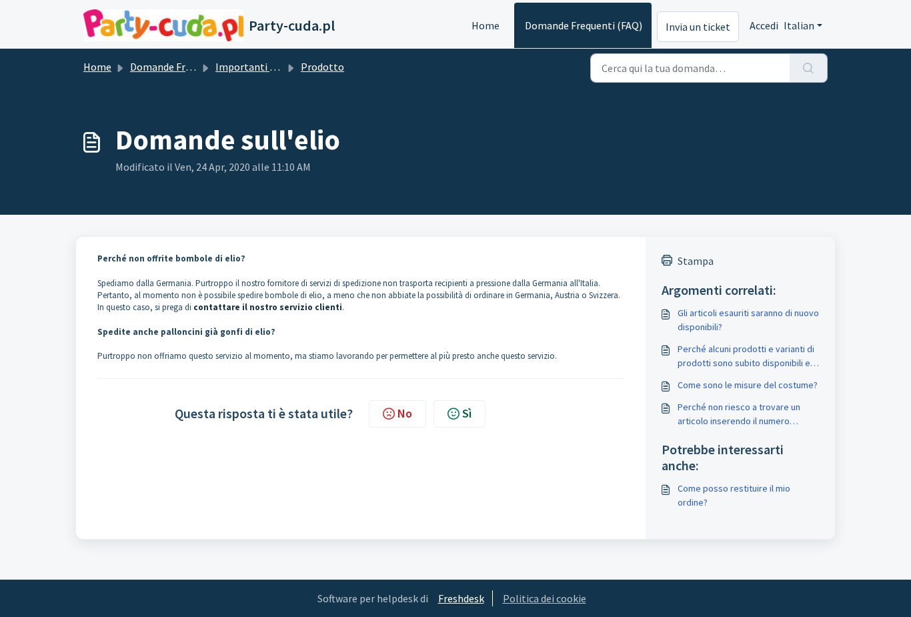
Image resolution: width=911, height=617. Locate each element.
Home (486, 25)
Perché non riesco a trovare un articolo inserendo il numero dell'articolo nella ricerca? (739, 414)
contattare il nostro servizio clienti (267, 307)
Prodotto (322, 66)
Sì (467, 413)
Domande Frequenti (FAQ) (583, 25)
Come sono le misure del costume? (748, 385)
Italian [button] (799, 25)
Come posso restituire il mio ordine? (734, 495)
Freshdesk (461, 598)
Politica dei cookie (544, 598)
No (404, 413)
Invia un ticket (698, 26)
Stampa (696, 260)
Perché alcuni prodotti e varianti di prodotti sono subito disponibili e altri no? (746, 356)
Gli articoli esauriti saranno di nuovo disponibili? (748, 320)
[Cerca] (809, 68)
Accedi (764, 25)
